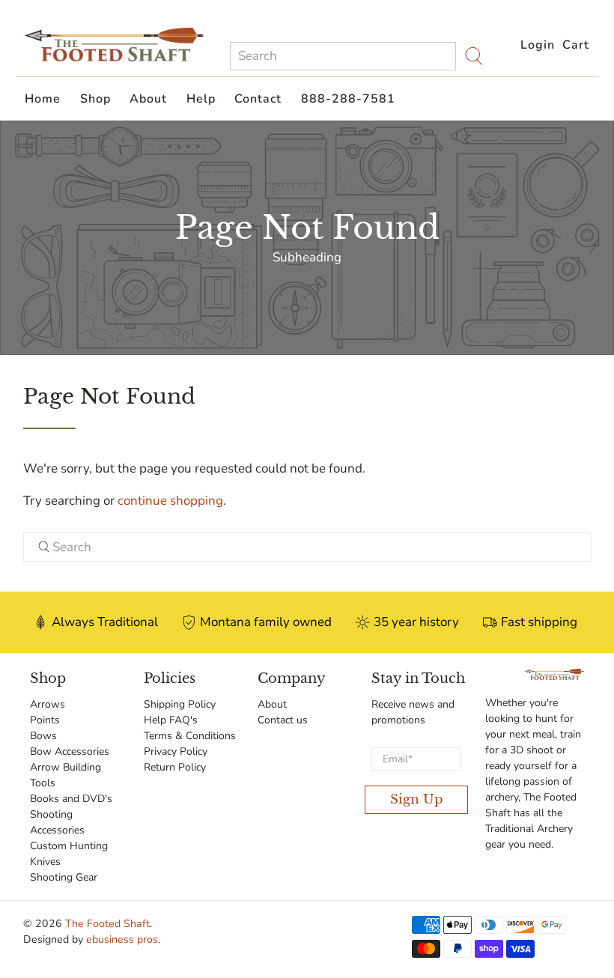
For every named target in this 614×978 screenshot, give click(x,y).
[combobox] (343, 56)
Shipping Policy (180, 704)
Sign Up (416, 799)
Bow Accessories (69, 751)
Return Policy (175, 767)
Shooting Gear (63, 877)
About (148, 99)
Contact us (283, 720)
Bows (43, 736)
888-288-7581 (348, 99)
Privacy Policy (175, 751)
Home (43, 99)
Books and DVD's (71, 799)
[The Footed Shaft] (114, 44)
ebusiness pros (122, 939)
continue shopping (170, 500)
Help (201, 99)
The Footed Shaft (107, 924)
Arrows (47, 704)
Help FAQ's (171, 720)
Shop (95, 99)
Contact (258, 99)
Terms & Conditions (190, 736)
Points (45, 720)
